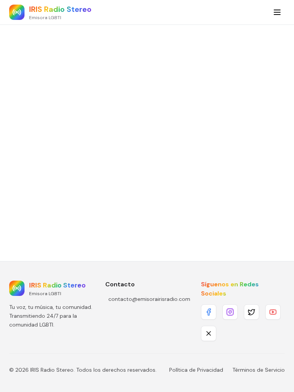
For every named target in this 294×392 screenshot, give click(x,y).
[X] (208, 333)
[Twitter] (251, 312)
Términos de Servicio (258, 369)
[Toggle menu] (277, 12)
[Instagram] (230, 312)
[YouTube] (273, 312)
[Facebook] (208, 312)
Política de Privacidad (196, 369)
